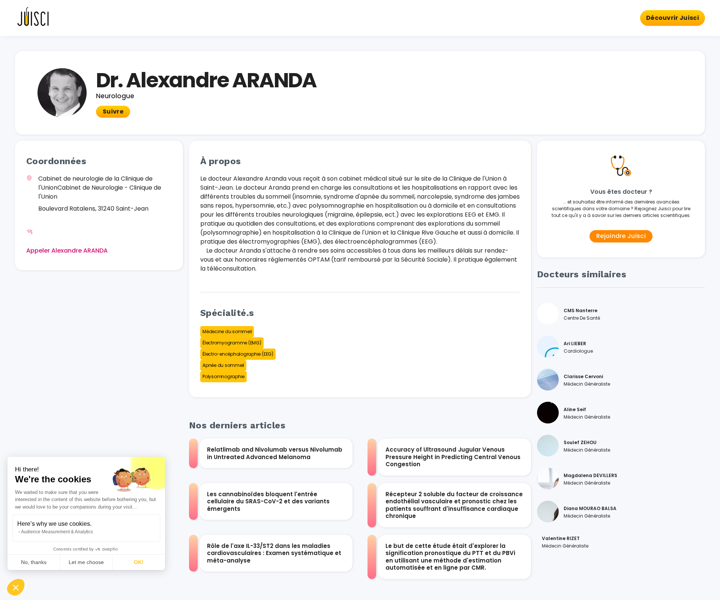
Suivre (113, 111)
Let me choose (86, 562)
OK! (139, 562)
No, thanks (33, 562)
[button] (16, 587)
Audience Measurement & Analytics (57, 531)
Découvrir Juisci (672, 17)
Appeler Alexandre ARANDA (67, 250)
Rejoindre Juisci (621, 236)
